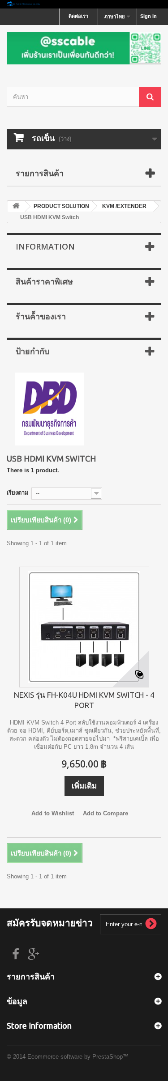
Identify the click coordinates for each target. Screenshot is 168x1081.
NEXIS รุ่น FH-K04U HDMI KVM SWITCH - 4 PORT (84, 700)
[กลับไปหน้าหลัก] (16, 206)
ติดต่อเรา (78, 16)
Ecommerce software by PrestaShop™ (78, 1056)
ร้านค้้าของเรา (41, 316)
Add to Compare (105, 813)
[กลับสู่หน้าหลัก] (84, 4)
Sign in (148, 16)
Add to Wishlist (52, 813)
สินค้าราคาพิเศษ (44, 281)
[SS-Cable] (84, 48)
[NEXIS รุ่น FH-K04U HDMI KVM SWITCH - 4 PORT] (84, 627)
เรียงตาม (18, 492)
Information (45, 246)
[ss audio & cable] (49, 408)
